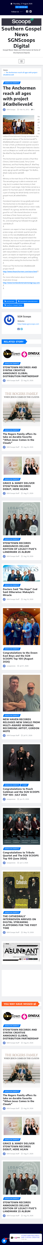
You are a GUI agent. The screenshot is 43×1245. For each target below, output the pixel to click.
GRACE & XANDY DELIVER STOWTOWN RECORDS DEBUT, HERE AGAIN (19, 486)
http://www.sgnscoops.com (28, 324)
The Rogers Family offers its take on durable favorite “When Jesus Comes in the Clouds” (19, 438)
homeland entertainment (29, 301)
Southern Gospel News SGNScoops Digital (21, 37)
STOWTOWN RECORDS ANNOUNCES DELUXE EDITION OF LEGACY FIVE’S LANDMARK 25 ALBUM (20, 547)
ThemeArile (27, 1241)
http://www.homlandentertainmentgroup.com (21, 283)
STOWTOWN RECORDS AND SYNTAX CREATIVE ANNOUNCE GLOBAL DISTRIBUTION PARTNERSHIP (21, 372)
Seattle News (16, 1241)
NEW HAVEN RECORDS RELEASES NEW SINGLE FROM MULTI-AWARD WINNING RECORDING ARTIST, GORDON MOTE (21, 725)
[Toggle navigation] (21, 61)
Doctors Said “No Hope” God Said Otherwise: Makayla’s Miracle (20, 592)
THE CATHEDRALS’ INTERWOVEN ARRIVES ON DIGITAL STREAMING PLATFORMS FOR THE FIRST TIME (20, 922)
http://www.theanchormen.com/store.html (20, 271)
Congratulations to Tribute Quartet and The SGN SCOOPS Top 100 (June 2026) (21, 855)
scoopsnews (11, 666)
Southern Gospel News (14, 305)
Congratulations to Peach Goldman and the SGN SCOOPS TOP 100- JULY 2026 (21, 791)
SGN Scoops (11, 109)
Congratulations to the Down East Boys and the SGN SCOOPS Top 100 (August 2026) (20, 657)
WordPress (33, 1238)
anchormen (10, 301)
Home (5, 70)
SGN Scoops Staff (13, 380)
